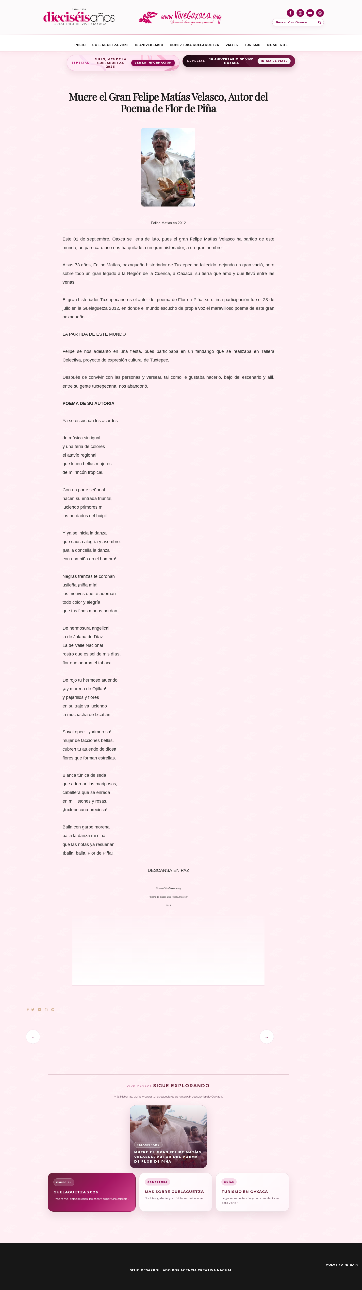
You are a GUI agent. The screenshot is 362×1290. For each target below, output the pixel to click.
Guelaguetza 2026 (110, 45)
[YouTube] (310, 13)
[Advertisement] (141, 950)
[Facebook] (290, 13)
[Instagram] (300, 13)
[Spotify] (320, 13)
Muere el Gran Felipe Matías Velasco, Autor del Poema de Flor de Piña (167, 1156)
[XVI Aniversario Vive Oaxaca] (79, 17)
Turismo (252, 45)
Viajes (232, 45)
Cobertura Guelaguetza (194, 45)
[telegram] (39, 1009)
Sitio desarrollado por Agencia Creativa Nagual (181, 1270)
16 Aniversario (149, 45)
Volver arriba (340, 1265)
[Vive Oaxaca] (181, 17)
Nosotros (277, 45)
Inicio (80, 45)
